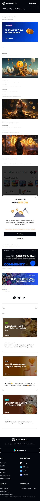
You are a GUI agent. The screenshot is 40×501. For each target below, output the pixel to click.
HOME (4, 9)
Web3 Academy (20, 9)
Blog (10, 9)
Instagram (4, 289)
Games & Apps (5, 475)
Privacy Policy (4, 491)
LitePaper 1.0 (4, 488)
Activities (3, 472)
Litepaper (6, 289)
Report (2, 469)
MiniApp (25, 471)
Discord (25, 474)
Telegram (26, 467)
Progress (3, 463)
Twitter (3, 289)
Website (2, 289)
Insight (2, 466)
